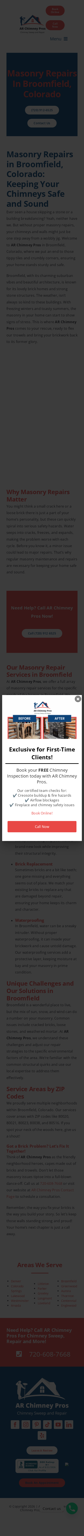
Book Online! (42, 813)
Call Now (42, 826)
